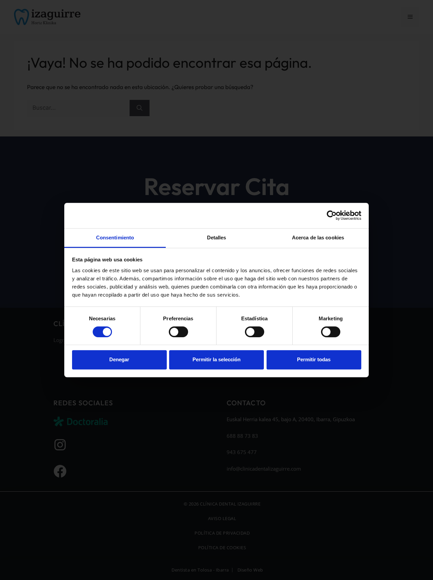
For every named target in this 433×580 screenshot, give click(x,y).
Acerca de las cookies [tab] (318, 237)
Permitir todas (314, 359)
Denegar (119, 359)
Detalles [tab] (216, 237)
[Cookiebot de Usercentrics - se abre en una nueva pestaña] (331, 215)
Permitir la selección (216, 359)
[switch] (178, 331)
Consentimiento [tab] (115, 237)
